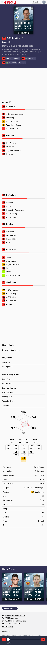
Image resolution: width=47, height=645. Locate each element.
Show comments (10, 608)
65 (4, 639)
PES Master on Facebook (15, 615)
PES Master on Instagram (15, 621)
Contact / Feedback (12, 624)
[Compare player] (23, 38)
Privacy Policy (7, 626)
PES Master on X (11, 618)
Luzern (5, 42)
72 (43, 639)
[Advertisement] (23, 84)
